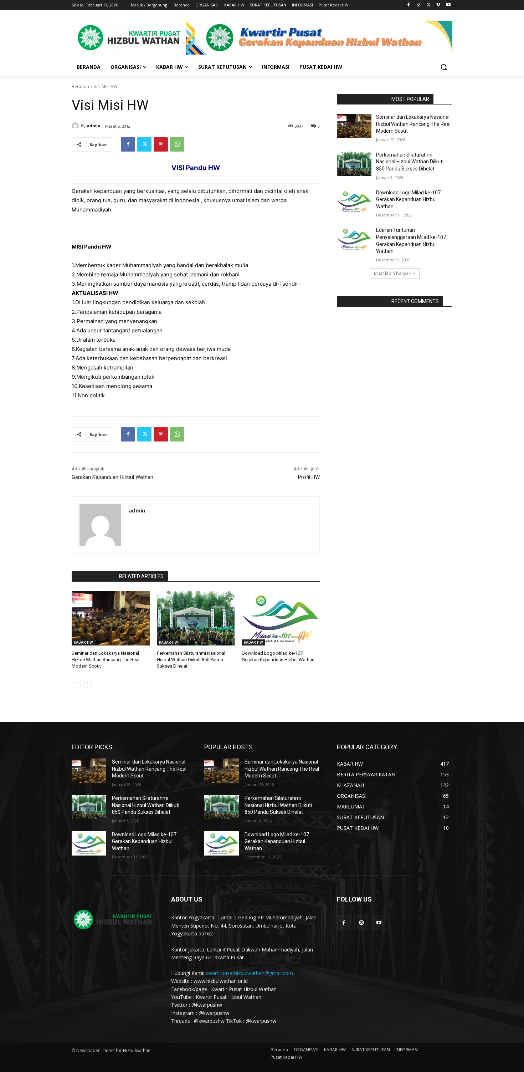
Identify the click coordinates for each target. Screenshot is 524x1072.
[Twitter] (429, 5)
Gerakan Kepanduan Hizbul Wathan (112, 477)
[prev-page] (76, 683)
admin (94, 125)
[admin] (76, 125)
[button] (443, 67)
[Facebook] (409, 5)
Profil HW (309, 477)
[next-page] (87, 683)
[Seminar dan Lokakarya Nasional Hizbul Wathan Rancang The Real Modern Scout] (111, 618)
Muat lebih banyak (392, 273)
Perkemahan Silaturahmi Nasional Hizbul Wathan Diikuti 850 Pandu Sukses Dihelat (191, 659)
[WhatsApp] (177, 144)
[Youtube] (448, 5)
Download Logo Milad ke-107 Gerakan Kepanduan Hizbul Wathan (408, 199)
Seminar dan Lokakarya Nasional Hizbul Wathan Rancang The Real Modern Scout (105, 659)
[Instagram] (419, 5)
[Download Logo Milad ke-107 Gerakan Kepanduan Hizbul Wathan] (281, 618)
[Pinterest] (161, 144)
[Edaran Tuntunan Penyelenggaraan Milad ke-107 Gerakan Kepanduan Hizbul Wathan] (354, 239)
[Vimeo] (438, 5)
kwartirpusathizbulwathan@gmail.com (249, 973)
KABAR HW (83, 642)
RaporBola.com (93, 576)
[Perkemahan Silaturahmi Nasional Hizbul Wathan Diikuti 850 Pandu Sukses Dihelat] (196, 618)
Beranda (80, 86)
